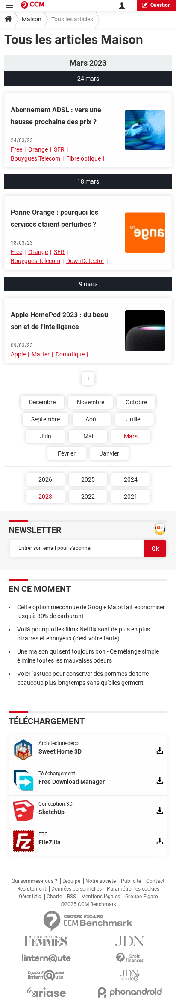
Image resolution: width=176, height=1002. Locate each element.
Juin (45, 436)
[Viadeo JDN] (130, 975)
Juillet (134, 419)
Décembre (42, 402)
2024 (131, 479)
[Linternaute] (46, 958)
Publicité (131, 881)
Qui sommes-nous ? (34, 881)
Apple (18, 354)
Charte (54, 897)
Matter (41, 354)
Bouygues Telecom (35, 158)
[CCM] (32, 5)
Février (67, 453)
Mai (88, 436)
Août (91, 419)
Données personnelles (76, 889)
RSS (71, 897)
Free (16, 149)
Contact (155, 881)
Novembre (90, 402)
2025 (88, 479)
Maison (31, 19)
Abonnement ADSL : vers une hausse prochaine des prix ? (56, 116)
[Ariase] (46, 992)
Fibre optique (83, 158)
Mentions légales (100, 897)
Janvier (109, 453)
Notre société (100, 881)
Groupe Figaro (141, 897)
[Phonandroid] (130, 992)
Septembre (45, 419)
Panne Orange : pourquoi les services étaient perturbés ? (54, 218)
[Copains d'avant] (46, 975)
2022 (88, 496)
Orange (38, 149)
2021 (131, 496)
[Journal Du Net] (130, 941)
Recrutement (31, 889)
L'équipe (71, 881)
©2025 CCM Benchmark (88, 904)
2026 (45, 479)
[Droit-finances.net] (130, 958)
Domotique (70, 354)
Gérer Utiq (30, 897)
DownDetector (85, 260)
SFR (59, 149)
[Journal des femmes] (46, 941)
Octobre (136, 402)
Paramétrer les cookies (133, 889)
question (160, 5)
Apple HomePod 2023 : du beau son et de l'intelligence (59, 321)
